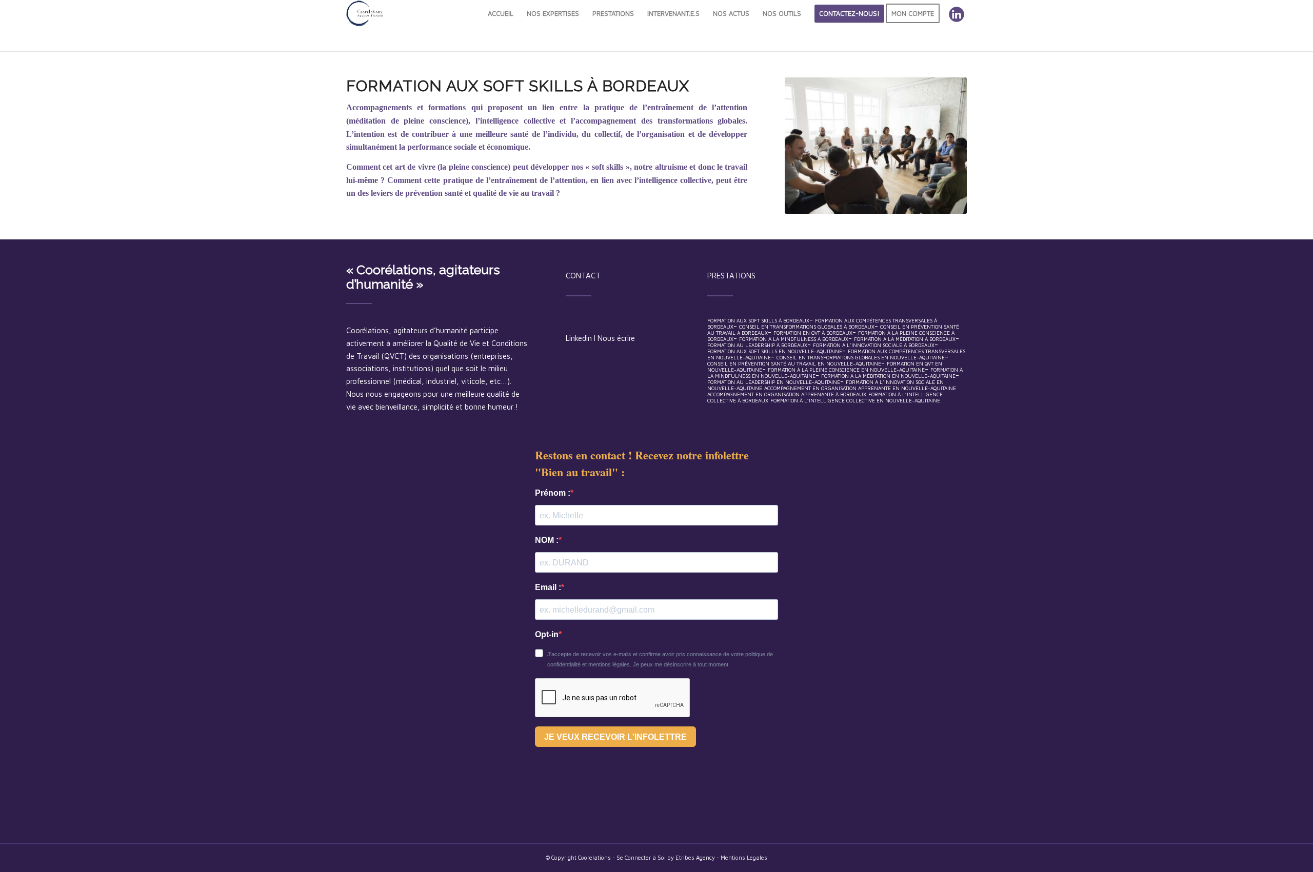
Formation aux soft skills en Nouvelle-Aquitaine (774, 351)
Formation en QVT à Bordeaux (812, 333)
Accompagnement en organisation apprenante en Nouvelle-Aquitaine (860, 388)
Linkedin (579, 338)
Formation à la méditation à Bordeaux (905, 339)
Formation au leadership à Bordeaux (757, 345)
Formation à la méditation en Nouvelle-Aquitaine (888, 376)
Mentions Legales (744, 857)
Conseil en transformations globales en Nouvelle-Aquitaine (861, 357)
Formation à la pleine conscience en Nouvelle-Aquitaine (846, 370)
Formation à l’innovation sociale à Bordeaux (873, 345)
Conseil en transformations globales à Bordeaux (806, 326)
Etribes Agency (696, 857)
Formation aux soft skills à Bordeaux (758, 320)
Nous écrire (616, 338)
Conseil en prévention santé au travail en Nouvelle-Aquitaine (794, 363)
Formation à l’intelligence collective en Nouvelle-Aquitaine (855, 400)
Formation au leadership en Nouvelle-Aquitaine (773, 382)
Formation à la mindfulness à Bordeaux (793, 339)
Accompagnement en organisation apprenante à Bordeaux (786, 394)
